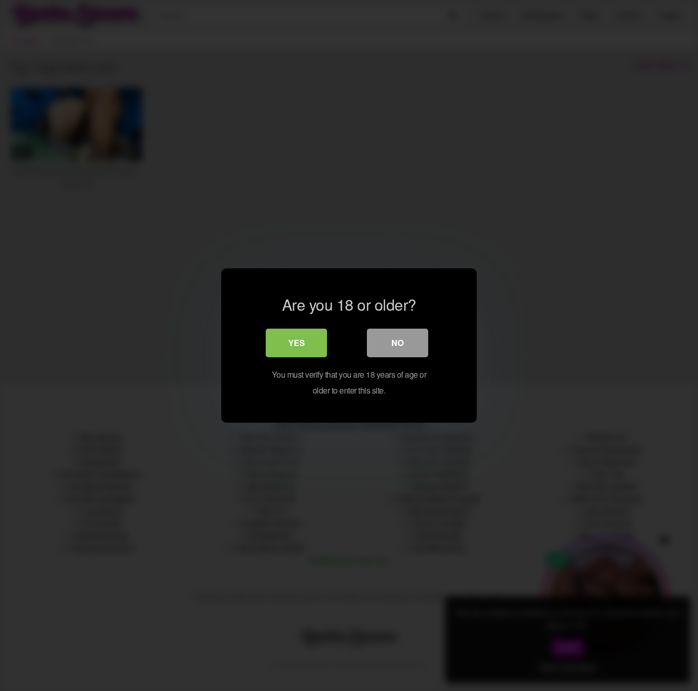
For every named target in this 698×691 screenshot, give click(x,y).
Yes (296, 343)
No (397, 343)
